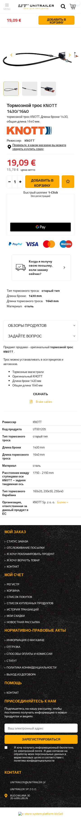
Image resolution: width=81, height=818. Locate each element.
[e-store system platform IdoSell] (40, 813)
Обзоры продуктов (27, 325)
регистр (13, 584)
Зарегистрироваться (41, 739)
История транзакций (23, 609)
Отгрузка (13, 647)
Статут (12, 661)
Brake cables (44, 401)
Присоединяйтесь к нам (30, 701)
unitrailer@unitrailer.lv (27, 782)
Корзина (13, 590)
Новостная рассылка (23, 622)
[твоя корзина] (73, 7)
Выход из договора (21, 674)
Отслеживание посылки (26, 547)
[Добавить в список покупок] (68, 181)
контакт (13, 566)
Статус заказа (17, 541)
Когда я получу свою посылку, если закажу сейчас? (41, 267)
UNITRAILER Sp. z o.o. (23, 789)
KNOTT (30, 140)
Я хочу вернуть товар (23, 560)
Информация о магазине (26, 640)
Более (61, 502)
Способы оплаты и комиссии (29, 654)
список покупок (19, 597)
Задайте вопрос (25, 336)
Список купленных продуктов (30, 603)
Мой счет (14, 575)
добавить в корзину (42, 183)
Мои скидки (16, 616)
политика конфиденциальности (31, 667)
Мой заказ (15, 532)
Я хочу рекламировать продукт (30, 554)
